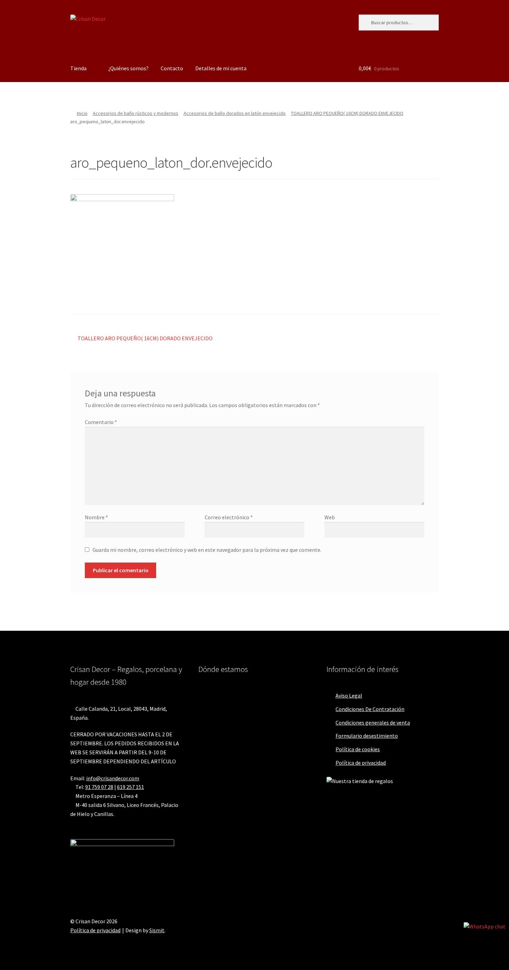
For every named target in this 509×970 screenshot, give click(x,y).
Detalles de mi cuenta (221, 68)
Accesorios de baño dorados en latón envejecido (235, 113)
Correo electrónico (229, 517)
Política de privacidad (361, 762)
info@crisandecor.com (112, 778)
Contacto (172, 68)
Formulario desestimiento (367, 735)
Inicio (82, 113)
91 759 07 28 (99, 786)
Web (329, 517)
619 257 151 (130, 786)
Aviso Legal (349, 695)
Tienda (78, 68)
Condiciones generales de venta (373, 722)
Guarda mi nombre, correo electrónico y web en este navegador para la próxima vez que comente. (206, 549)
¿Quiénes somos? (128, 68)
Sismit (156, 930)
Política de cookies (358, 749)
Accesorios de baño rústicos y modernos (135, 113)
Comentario (101, 422)
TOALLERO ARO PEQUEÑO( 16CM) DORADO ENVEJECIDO (347, 113)
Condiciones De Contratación (370, 709)
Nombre (96, 517)
